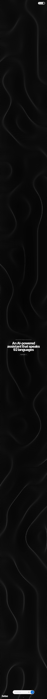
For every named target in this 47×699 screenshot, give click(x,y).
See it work (23, 355)
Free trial (40, 3)
